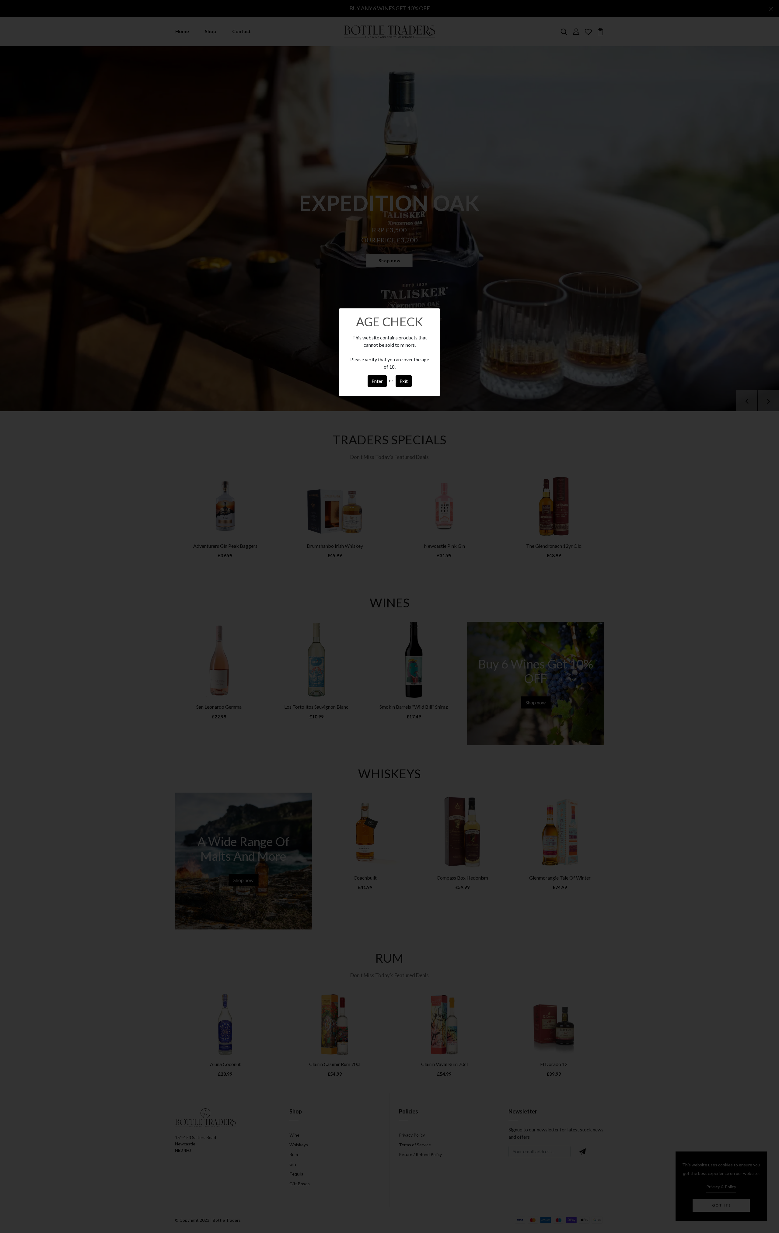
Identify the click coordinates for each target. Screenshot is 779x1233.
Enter (377, 381)
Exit (404, 381)
